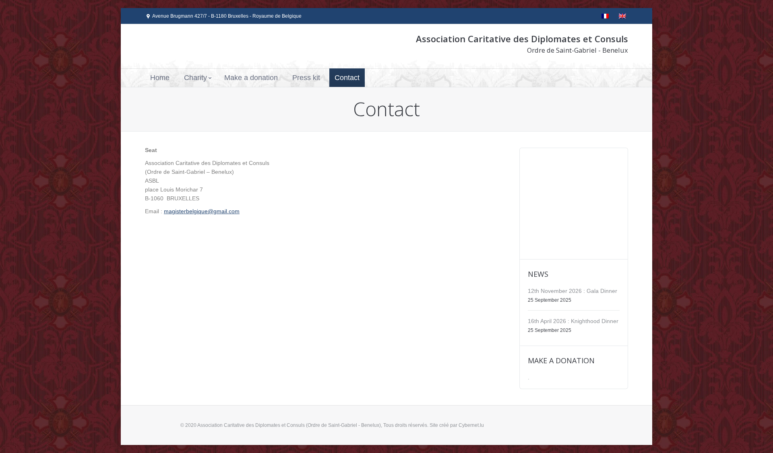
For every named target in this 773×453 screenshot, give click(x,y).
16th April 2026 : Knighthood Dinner (573, 321)
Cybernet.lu (471, 425)
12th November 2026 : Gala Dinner (572, 291)
